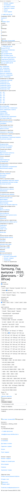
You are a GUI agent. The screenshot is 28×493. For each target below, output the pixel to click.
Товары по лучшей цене (8, 461)
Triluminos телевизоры (6, 75)
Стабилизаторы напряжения (8, 116)
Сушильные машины (6, 139)
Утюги (2, 158)
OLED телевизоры (5, 71)
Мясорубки (3, 175)
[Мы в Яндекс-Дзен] (5, 21)
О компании (7, 4)
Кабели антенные (5, 114)
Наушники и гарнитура (6, 132)
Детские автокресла (6, 254)
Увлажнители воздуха (6, 146)
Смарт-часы (3, 228)
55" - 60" (2, 99)
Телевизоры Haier (5, 89)
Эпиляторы (3, 218)
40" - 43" (2, 95)
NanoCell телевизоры (6, 73)
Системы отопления (6, 147)
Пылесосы (3, 151)
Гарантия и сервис (9, 8)
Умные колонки (4, 128)
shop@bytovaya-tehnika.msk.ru (10, 434)
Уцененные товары (6, 470)
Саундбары (3, 111)
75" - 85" (2, 102)
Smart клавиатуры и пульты (8, 109)
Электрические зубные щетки (8, 222)
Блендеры (3, 177)
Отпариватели (4, 161)
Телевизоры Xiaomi (5, 85)
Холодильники (4, 165)
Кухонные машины (5, 173)
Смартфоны (3, 225)
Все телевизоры (4, 66)
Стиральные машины (6, 135)
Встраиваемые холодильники (8, 166)
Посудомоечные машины (7, 194)
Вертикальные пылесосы (7, 152)
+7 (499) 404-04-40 (6, 14)
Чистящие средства (5, 118)
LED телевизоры (4, 68)
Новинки (3, 467)
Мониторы (3, 232)
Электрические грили (6, 201)
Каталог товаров (8, 3)
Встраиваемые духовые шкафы (9, 182)
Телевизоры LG (4, 82)
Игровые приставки (5, 244)
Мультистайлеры (5, 209)
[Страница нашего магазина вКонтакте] (4, 482)
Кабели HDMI (3, 113)
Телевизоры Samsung (6, 80)
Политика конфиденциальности (10, 487)
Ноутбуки (3, 241)
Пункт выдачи (8, 11)
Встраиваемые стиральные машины (10, 137)
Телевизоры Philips (5, 87)
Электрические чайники (7, 189)
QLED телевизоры (5, 70)
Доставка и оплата (9, 6)
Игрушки (2, 251)
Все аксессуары (4, 106)
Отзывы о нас (5, 479)
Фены (1, 208)
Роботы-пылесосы (5, 154)
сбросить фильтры (6, 396)
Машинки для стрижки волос (8, 215)
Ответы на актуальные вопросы (10, 476)
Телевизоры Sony (5, 83)
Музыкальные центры (6, 121)
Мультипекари (4, 203)
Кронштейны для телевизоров (8, 108)
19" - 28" (2, 92)
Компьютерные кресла (6, 237)
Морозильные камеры (6, 168)
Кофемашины (3, 190)
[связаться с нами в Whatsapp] (1, 26)
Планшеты (3, 227)
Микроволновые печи (6, 197)
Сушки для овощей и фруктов (8, 204)
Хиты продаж (5, 464)
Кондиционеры (4, 144)
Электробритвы (4, 213)
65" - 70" (2, 101)
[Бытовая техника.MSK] (8, 419)
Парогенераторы (5, 159)
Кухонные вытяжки (5, 184)
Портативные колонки (6, 127)
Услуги (6, 10)
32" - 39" (2, 94)
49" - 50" (2, 97)
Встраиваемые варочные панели (9, 180)
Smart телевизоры (5, 76)
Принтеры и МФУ (5, 247)
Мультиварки (4, 199)
